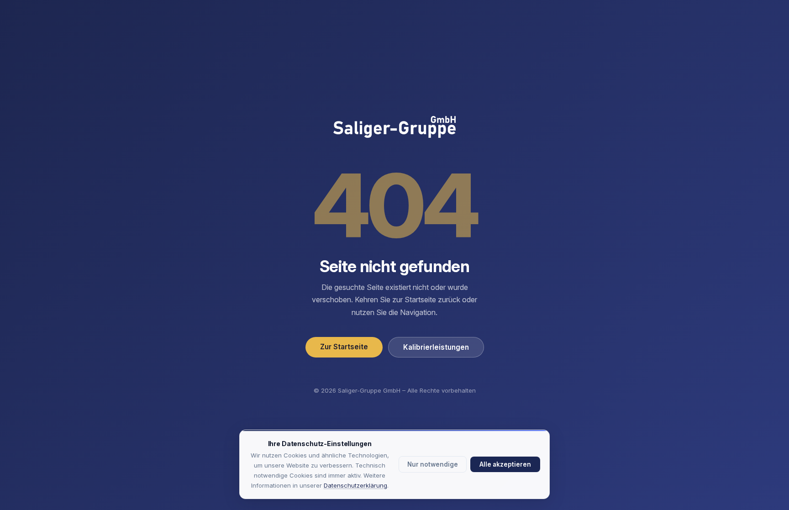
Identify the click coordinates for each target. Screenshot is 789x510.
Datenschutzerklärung (355, 485)
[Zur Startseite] (394, 128)
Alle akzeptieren (505, 464)
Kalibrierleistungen (436, 347)
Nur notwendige (432, 464)
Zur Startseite (344, 346)
